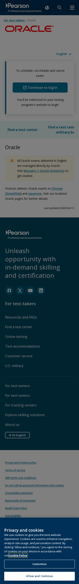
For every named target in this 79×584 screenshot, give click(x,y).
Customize (39, 564)
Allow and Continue (39, 576)
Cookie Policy (18, 555)
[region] (39, 551)
